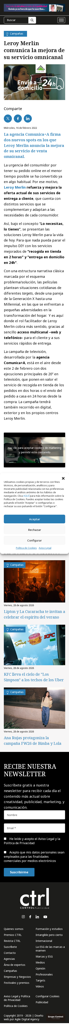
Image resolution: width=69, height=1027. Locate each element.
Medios (40, 962)
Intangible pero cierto (49, 935)
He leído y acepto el (32, 841)
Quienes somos (13, 929)
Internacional (44, 941)
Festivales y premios (16, 983)
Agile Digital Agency (27, 1019)
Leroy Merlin (15, 187)
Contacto (10, 953)
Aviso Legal (45, 548)
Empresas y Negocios (17, 977)
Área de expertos (14, 965)
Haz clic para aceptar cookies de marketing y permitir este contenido (34, 450)
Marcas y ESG (44, 956)
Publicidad (42, 1002)
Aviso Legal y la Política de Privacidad (32, 841)
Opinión (40, 968)
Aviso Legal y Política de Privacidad (17, 998)
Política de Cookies (26, 548)
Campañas (10, 971)
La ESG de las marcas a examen (50, 948)
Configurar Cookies (47, 996)
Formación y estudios (49, 929)
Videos (40, 986)
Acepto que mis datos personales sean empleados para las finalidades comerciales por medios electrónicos (34, 856)
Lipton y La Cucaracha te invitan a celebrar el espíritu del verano (34, 614)
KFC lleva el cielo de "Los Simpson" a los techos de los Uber (34, 677)
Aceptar (34, 519)
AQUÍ (26, 495)
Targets (40, 980)
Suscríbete (10, 947)
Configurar (34, 540)
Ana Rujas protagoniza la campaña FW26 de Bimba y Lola (32, 740)
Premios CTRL (13, 935)
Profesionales (44, 974)
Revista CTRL (12, 941)
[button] (63, 478)
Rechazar (34, 530)
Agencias (9, 959)
